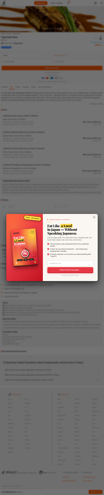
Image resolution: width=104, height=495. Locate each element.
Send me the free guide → (70, 270)
